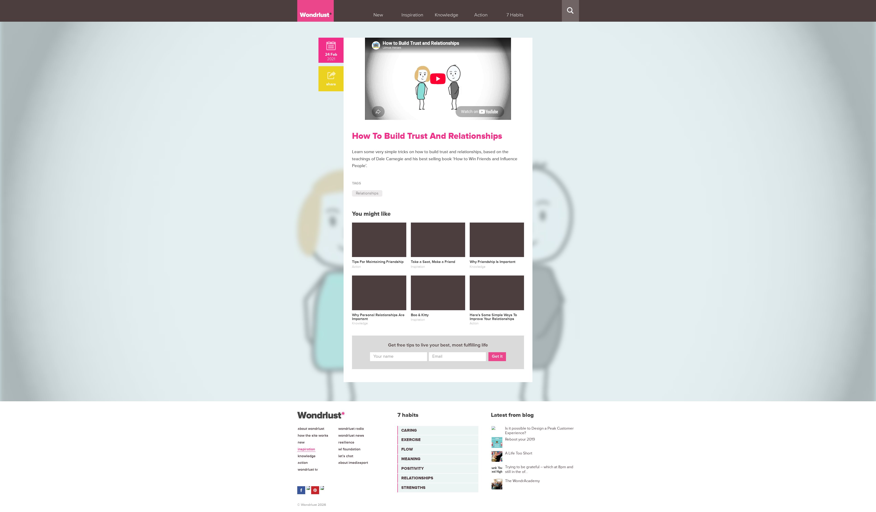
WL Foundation (349, 449)
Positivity (412, 468)
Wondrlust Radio (351, 428)
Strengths (413, 487)
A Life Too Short (518, 453)
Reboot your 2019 (520, 439)
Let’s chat (345, 456)
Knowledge (306, 456)
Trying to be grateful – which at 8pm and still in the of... (539, 469)
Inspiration (306, 449)
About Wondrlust (311, 428)
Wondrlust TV (308, 469)
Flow (407, 449)
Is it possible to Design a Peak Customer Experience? (539, 430)
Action (303, 462)
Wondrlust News (351, 435)
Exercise (411, 439)
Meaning (410, 458)
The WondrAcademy (522, 481)
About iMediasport (353, 462)
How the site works (313, 435)
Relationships (367, 193)
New (301, 442)
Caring (409, 430)
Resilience (346, 442)
